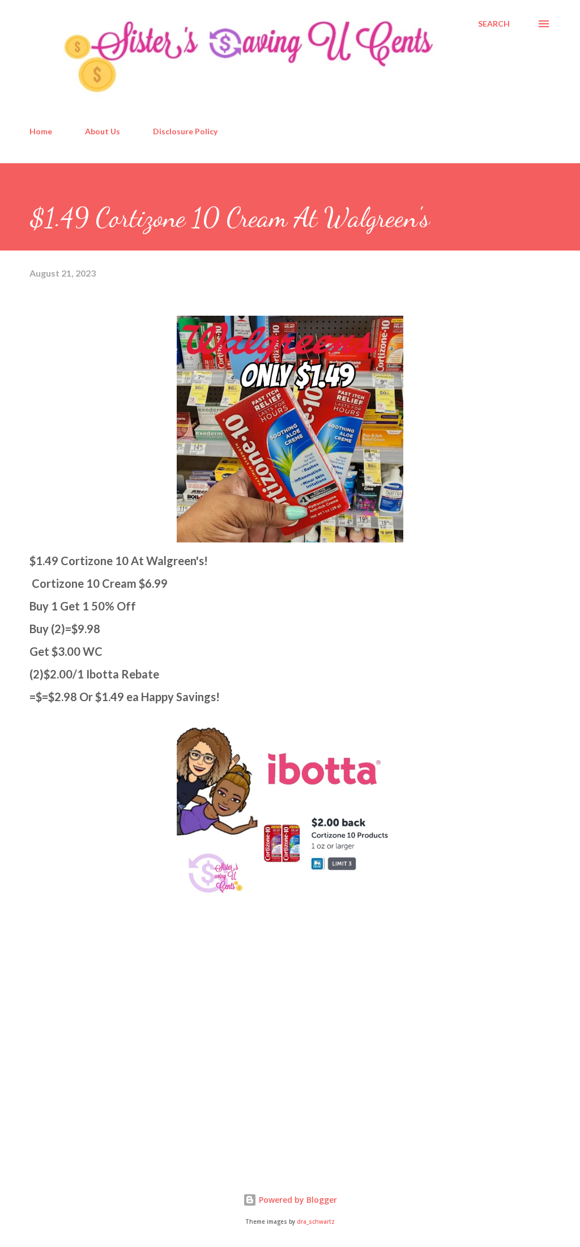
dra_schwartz (316, 1221)
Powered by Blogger (297, 1199)
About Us (102, 131)
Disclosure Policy (185, 131)
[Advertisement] (114, 1071)
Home (40, 131)
